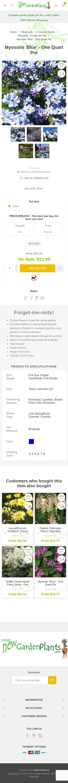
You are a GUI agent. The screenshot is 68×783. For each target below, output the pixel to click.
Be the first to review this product (34, 172)
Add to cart (37, 268)
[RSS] (40, 735)
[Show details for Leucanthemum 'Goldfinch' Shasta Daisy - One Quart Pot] (17, 508)
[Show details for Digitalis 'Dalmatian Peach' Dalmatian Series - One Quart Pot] (50, 508)
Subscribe (52, 680)
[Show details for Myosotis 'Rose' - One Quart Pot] (50, 561)
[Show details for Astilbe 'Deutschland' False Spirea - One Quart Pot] (17, 561)
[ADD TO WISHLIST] (60, 268)
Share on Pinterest (37, 298)
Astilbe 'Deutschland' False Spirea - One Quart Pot (17, 584)
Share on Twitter (26, 298)
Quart (16, 206)
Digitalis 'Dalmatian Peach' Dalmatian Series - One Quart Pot (50, 531)
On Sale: (27, 259)
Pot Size (34, 201)
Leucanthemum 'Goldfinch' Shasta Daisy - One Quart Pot (17, 531)
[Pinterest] (34, 735)
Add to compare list (36, 178)
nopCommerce (41, 770)
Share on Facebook (31, 298)
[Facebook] (27, 735)
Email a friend (42, 298)
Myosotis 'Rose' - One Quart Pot (50, 583)
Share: (34, 290)
